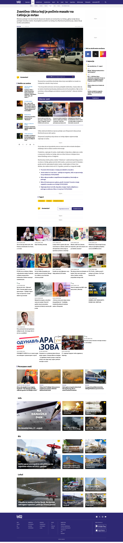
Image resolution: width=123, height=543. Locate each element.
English (53, 526)
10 (21, 123)
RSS (61, 531)
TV (51, 524)
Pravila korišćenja (65, 526)
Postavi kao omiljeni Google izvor (56, 76)
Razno (20, 425)
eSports (42, 522)
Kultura (30, 526)
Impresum (63, 524)
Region (19, 26)
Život (18, 528)
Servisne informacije (69, 500)
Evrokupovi (27, 114)
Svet (64, 405)
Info (18, 522)
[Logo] (19, 2)
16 (21, 101)
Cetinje (49, 201)
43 (21, 87)
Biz (17, 526)
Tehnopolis (42, 524)
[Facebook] (88, 54)
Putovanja (30, 524)
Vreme (52, 528)
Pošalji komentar (77, 208)
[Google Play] (100, 526)
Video (52, 522)
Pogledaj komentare (64, 208)
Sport (18, 524)
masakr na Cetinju (58, 201)
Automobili (42, 526)
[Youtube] (105, 516)
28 (21, 134)
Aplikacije (63, 529)
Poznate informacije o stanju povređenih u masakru (57, 170)
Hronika (20, 499)
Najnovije (27, 2)
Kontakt (63, 533)
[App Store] (100, 530)
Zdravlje (30, 522)
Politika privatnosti (66, 528)
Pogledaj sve (95, 98)
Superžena (30, 528)
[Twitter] (96, 54)
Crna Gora (42, 201)
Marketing (63, 522)
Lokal (41, 528)
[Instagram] (103, 54)
